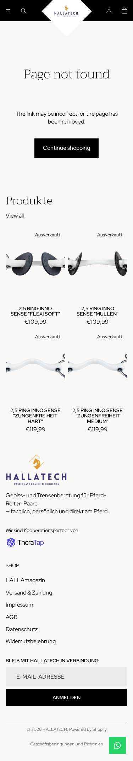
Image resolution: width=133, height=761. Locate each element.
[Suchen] (23, 10)
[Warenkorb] (124, 10)
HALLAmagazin (25, 580)
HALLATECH (55, 729)
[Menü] (8, 10)
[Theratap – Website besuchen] (25, 542)
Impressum (19, 604)
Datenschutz (22, 629)
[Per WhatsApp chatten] (117, 745)
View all (15, 215)
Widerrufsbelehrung (31, 641)
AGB (12, 616)
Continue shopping (66, 148)
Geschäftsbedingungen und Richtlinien (66, 744)
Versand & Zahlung (29, 592)
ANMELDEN (66, 697)
